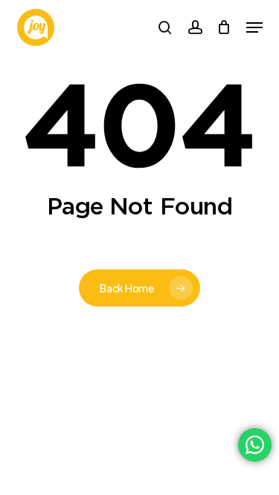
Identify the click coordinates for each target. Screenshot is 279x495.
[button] (254, 27)
